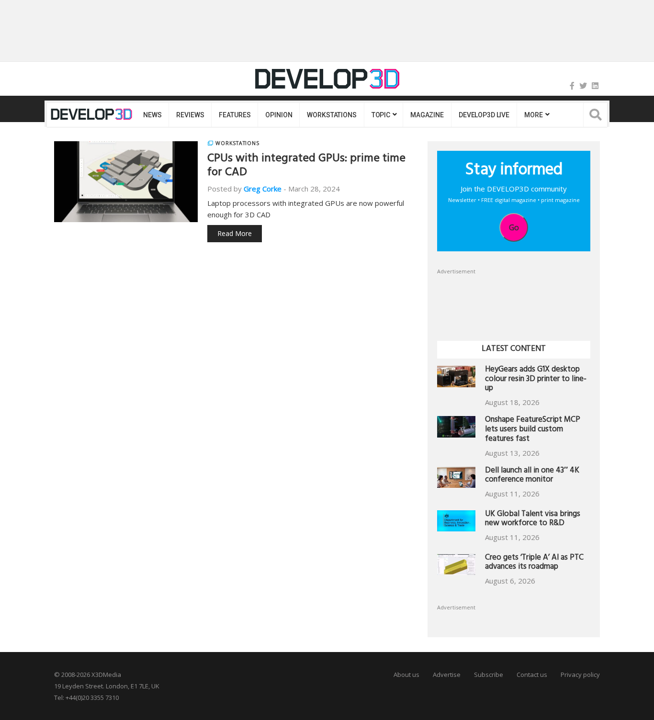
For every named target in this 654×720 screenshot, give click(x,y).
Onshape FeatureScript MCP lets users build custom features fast (532, 430)
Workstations (331, 115)
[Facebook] (572, 85)
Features (234, 115)
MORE (533, 115)
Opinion (278, 115)
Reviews (190, 115)
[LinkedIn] (595, 85)
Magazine (427, 115)
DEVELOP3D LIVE (484, 115)
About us (406, 674)
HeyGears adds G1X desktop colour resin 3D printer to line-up (535, 380)
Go (514, 227)
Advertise (447, 674)
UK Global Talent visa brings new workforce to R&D (532, 519)
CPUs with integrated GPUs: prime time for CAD (306, 166)
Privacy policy (580, 674)
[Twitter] (583, 85)
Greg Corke (263, 188)
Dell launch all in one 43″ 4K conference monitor (532, 476)
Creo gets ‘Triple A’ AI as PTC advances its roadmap (534, 563)
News (152, 115)
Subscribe (488, 674)
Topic (381, 115)
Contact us (532, 674)
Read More (234, 233)
